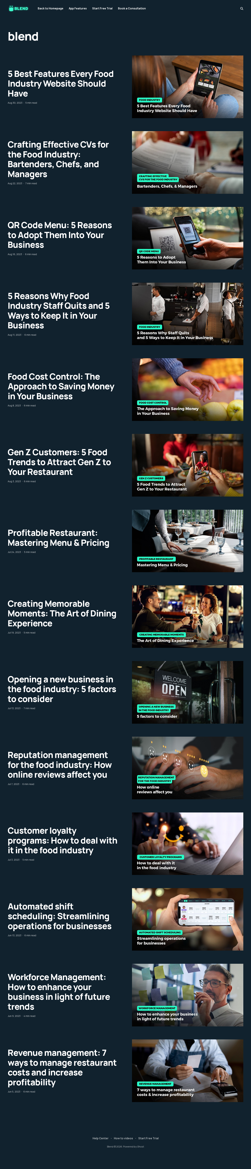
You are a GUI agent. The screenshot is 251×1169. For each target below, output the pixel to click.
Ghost (140, 1146)
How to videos (123, 1138)
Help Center (101, 1138)
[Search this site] (241, 8)
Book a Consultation (132, 8)
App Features (78, 8)
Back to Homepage (50, 8)
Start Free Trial (102, 8)
